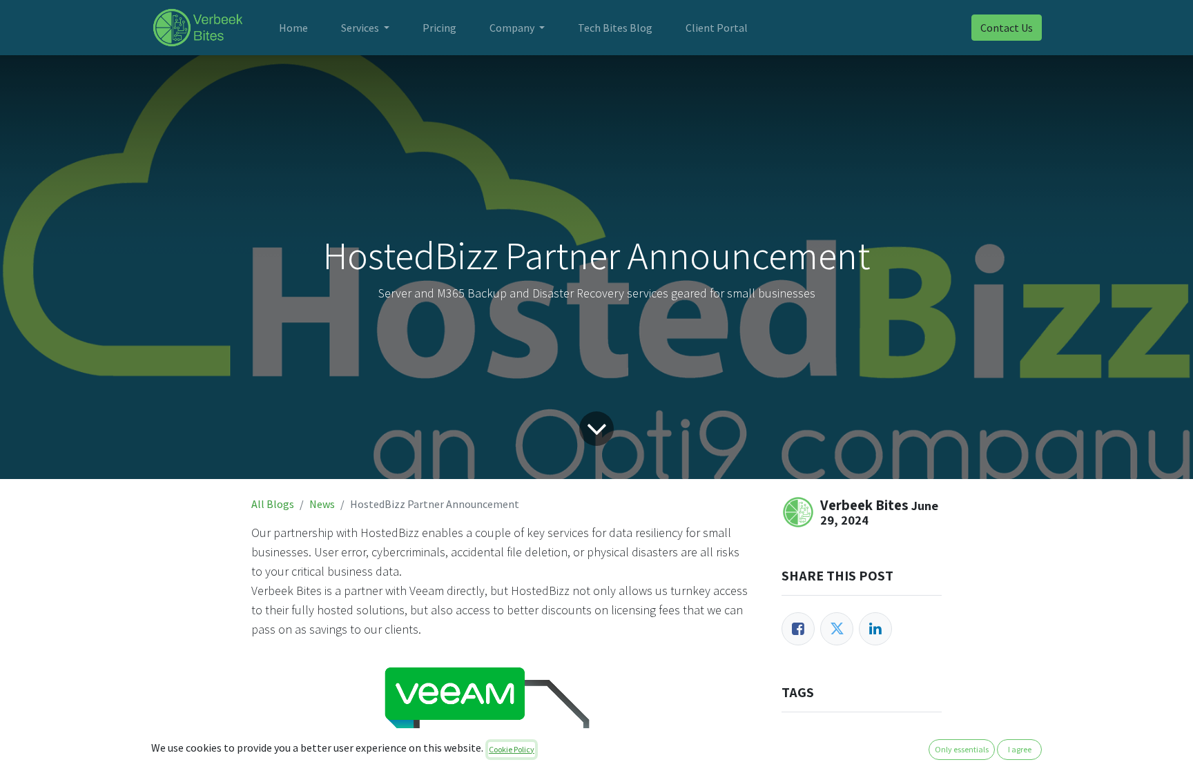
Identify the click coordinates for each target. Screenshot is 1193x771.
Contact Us (1006, 28)
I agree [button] (1019, 749)
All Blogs (272, 504)
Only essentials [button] (962, 749)
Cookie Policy (511, 749)
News (322, 504)
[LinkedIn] (875, 628)
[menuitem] (293, 27)
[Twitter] (836, 628)
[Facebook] (798, 628)
